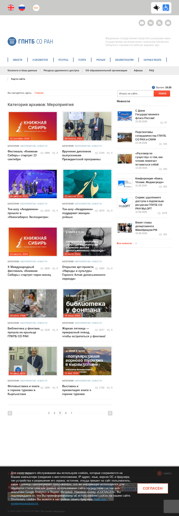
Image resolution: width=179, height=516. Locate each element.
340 (165, 169)
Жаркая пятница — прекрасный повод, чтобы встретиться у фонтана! (84, 332)
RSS (159, 21)
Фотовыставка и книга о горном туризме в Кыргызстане (23, 390)
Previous (10, 413)
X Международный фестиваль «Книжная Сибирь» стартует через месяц (29, 270)
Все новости (124, 243)
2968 (47, 153)
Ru (22, 7)
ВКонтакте (150, 21)
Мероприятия (28, 146)
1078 (164, 213)
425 (165, 234)
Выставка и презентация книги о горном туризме (76, 390)
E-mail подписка (168, 23)
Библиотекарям (124, 59)
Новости (17, 59)
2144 (101, 153)
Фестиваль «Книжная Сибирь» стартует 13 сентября (23, 155)
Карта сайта (18, 79)
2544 (47, 210)
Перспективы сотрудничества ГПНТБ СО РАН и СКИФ (150, 136)
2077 (101, 330)
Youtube (142, 21)
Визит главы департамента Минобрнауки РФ (146, 226)
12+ (35, 6)
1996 (47, 387)
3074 (101, 210)
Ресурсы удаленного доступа (61, 70)
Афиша (138, 70)
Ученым (100, 59)
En (11, 7)
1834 (101, 268)
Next (110, 413)
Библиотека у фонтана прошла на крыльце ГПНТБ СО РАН (24, 332)
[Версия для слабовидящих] (157, 7)
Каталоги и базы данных (22, 70)
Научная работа (152, 59)
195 (165, 144)
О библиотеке (40, 59)
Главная (38, 93)
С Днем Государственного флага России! (147, 114)
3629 (47, 268)
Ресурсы (64, 59)
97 (165, 122)
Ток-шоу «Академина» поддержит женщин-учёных (77, 213)
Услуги (82, 59)
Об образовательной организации (106, 70)
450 (165, 187)
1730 (101, 387)
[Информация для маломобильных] (166, 7)
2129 (47, 330)
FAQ (151, 70)
